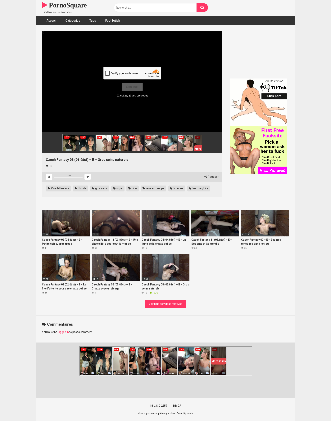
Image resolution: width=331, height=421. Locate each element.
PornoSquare (67, 5)
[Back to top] (318, 409)
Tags (92, 20)
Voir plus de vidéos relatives (165, 303)
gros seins (101, 188)
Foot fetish (112, 20)
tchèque (178, 188)
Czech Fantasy (60, 188)
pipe (134, 188)
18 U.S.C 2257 (158, 405)
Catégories (73, 20)
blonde (81, 188)
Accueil (51, 20)
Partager (213, 176)
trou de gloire (200, 188)
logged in (63, 332)
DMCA (177, 405)
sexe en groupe (154, 188)
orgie (119, 188)
